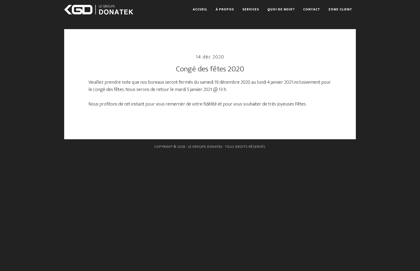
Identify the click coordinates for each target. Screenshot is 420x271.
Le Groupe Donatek (100, 9)
